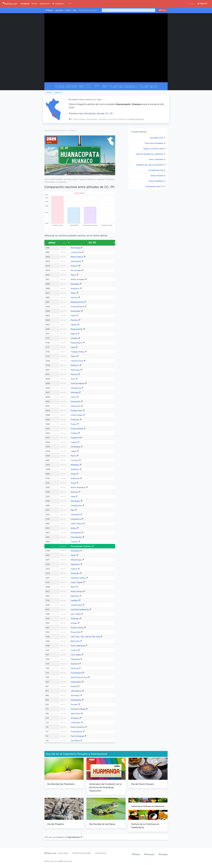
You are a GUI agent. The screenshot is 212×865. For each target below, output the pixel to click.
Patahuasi (75, 618)
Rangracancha (77, 329)
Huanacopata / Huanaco (81, 546)
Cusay (73, 483)
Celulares (163, 10)
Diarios (26, 4)
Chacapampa (76, 537)
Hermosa (74, 668)
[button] (68, 3)
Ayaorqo (74, 492)
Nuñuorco (75, 365)
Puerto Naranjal (77, 736)
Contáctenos (100, 853)
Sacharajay (75, 501)
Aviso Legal (63, 853)
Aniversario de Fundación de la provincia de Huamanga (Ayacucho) (105, 787)
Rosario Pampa (77, 627)
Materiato (75, 596)
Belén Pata (75, 641)
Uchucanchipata (77, 383)
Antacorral (75, 478)
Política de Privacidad (81, 853)
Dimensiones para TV (155, 186)
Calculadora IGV (157, 138)
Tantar (73, 356)
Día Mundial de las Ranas (102, 824)
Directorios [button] (44, 4)
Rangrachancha (77, 302)
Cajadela (74, 600)
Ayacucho (59, 10)
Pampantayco (76, 343)
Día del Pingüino (55, 824)
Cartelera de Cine (156, 170)
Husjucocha (75, 406)
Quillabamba (76, 700)
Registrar (203, 3)
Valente (74, 324)
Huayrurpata (76, 682)
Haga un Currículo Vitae (153, 148)
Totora (73, 397)
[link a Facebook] (149, 854)
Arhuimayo (75, 695)
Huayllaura (75, 438)
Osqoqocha (75, 401)
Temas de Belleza (156, 181)
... (64, 242)
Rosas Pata (75, 632)
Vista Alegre (76, 655)
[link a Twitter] (136, 854)
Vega (73, 347)
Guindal (74, 686)
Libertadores (76, 691)
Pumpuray (75, 419)
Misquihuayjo (76, 560)
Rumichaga (75, 248)
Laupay (74, 442)
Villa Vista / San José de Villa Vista (85, 636)
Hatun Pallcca (76, 523)
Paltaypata (75, 659)
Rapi (72, 510)
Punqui (73, 424)
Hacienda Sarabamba (80, 609)
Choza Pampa (76, 415)
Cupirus (74, 650)
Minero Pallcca (77, 257)
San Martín (75, 740)
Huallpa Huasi (76, 410)
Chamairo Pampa (78, 709)
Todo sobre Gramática (154, 143)
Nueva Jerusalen (78, 279)
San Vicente (76, 614)
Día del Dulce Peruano (142, 784)
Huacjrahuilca (76, 605)
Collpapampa (76, 505)
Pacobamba (76, 261)
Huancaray (75, 370)
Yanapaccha (76, 388)
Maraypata (75, 551)
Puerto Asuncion (78, 727)
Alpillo (73, 555)
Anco (75, 10)
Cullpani (74, 433)
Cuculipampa (76, 673)
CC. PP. (92, 242)
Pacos (73, 275)
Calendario (59, 4)
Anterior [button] (49, 92)
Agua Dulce (75, 713)
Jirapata (74, 338)
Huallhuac (75, 469)
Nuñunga (74, 392)
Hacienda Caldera (78, 578)
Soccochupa (76, 270)
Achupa (74, 623)
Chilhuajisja (75, 447)
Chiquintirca (76, 519)
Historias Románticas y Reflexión (150, 154)
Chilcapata (75, 514)
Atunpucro (75, 288)
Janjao (73, 451)
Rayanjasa (75, 284)
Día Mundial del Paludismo (61, 784)
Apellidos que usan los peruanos (150, 165)
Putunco (74, 374)
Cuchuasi (74, 460)
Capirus (74, 569)
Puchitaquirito (76, 731)
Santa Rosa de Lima (79, 677)
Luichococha (76, 252)
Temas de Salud (157, 175)
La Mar (67, 10)
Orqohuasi (75, 573)
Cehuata (74, 542)
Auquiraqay (75, 311)
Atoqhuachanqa (77, 306)
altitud (51, 242)
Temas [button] (34, 4)
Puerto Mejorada (78, 646)
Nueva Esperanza (78, 487)
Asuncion (74, 664)
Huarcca (74, 297)
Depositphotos (73, 837)
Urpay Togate (76, 582)
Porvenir (74, 704)
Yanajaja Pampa (77, 352)
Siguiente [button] (58, 92)
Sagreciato (75, 564)
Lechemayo (75, 722)
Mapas (50, 10)
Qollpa (73, 528)
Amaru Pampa (76, 591)
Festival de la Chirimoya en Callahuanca (145, 826)
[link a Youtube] (163, 854)
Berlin (73, 587)
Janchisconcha (77, 361)
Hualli (73, 315)
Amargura (75, 718)
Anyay (73, 474)
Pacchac (74, 320)
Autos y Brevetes (156, 159)
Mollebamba (76, 532)
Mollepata (75, 465)
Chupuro (74, 266)
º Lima (190, 4)
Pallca (73, 293)
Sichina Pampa (77, 428)
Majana (74, 334)
